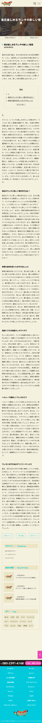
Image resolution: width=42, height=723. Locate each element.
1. (8, 94)
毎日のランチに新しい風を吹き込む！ (21, 97)
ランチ (23, 617)
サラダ (6, 625)
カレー (6, 621)
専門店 (25, 625)
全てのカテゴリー (10, 551)
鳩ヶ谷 (6, 617)
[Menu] (39, 3)
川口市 (12, 617)
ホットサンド (14, 621)
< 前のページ (7, 536)
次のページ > (34, 536)
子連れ (19, 625)
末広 (17, 617)
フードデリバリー (10, 554)
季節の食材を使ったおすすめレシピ (20, 100)
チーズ (30, 621)
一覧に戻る (21, 536)
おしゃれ (13, 625)
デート (31, 625)
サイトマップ (31, 705)
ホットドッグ (9, 558)
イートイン (23, 621)
